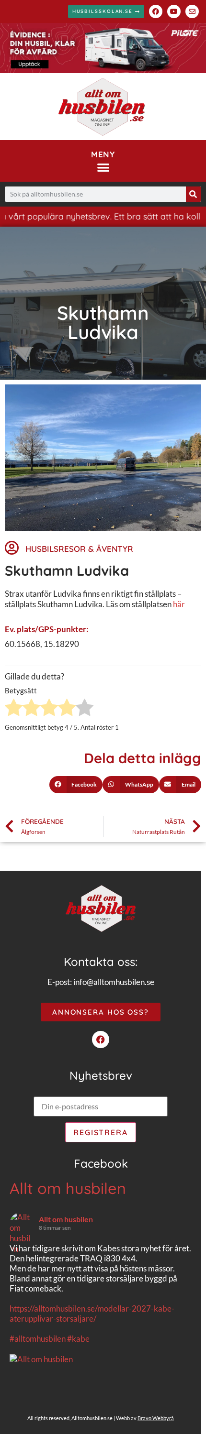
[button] (103, 167)
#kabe (78, 1339)
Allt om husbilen (68, 1188)
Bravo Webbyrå (155, 1418)
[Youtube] (174, 11)
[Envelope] (192, 11)
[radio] (14, 709)
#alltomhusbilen (38, 1339)
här (179, 604)
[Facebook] (155, 11)
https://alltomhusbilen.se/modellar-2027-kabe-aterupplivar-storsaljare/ (92, 1313)
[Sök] (193, 194)
